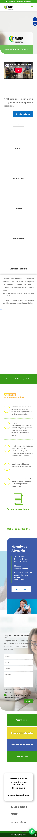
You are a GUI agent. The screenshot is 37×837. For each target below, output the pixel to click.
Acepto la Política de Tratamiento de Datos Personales (17, 696)
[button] (32, 831)
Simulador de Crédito (16, 49)
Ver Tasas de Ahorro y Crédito (18, 379)
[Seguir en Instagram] (35, 24)
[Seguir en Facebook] (35, 19)
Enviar (29, 701)
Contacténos (23, 114)
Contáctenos (21, 589)
